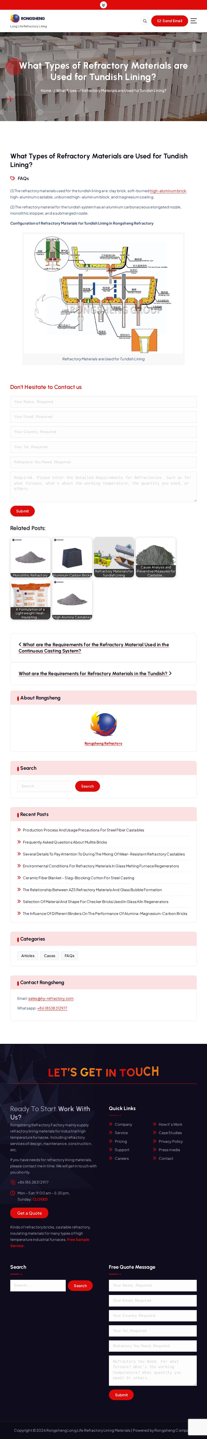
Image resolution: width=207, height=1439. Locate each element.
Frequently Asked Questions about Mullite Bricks (65, 842)
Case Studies (170, 1132)
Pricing (121, 1141)
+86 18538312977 (52, 1008)
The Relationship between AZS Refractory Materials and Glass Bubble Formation (92, 889)
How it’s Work (170, 1124)
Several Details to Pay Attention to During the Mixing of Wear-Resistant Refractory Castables (104, 854)
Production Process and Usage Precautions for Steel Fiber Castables (83, 830)
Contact (166, 1158)
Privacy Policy (171, 1141)
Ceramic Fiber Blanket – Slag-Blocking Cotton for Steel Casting (78, 877)
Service (121, 1132)
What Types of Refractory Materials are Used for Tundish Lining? (111, 90)
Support (122, 1149)
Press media (169, 1149)
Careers (122, 1158)
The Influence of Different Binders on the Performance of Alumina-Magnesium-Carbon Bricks (105, 913)
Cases (49, 955)
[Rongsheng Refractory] (103, 723)
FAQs (23, 178)
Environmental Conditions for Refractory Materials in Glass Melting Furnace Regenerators (101, 866)
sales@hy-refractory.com (51, 998)
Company (123, 1124)
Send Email (172, 20)
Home (46, 90)
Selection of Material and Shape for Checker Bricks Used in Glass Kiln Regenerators (95, 901)
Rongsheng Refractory (103, 743)
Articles (27, 955)
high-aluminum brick (168, 190)
